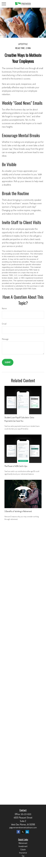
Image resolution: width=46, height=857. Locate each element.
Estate (23, 849)
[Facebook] (18, 832)
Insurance (23, 852)
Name (4, 308)
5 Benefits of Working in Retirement (18, 511)
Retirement (23, 843)
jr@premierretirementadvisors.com (23, 827)
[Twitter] (23, 832)
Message (5, 339)
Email (4, 323)
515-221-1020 (26, 814)
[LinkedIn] (27, 832)
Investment (23, 846)
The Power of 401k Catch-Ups (15, 466)
